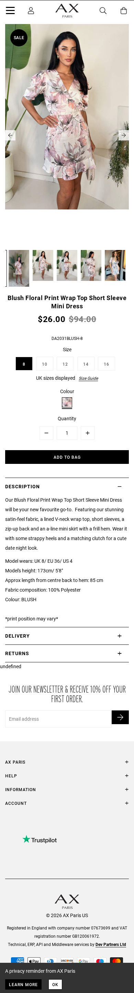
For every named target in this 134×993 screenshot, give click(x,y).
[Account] (31, 10)
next (124, 135)
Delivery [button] (17, 635)
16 (106, 364)
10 (44, 364)
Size (67, 349)
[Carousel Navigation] (67, 135)
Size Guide (88, 378)
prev (10, 135)
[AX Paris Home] (67, 11)
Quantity (67, 418)
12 (65, 364)
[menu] (10, 11)
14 (86, 364)
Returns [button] (17, 653)
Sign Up (120, 717)
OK (55, 984)
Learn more (23, 984)
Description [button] (22, 486)
